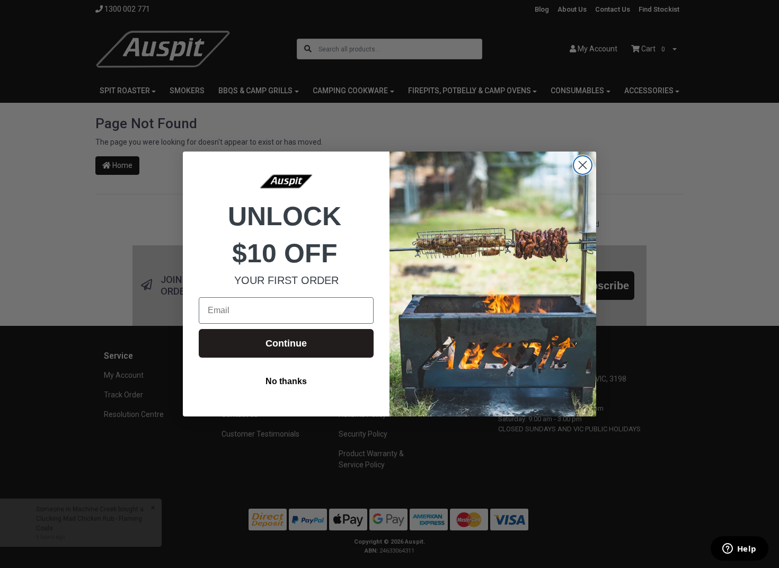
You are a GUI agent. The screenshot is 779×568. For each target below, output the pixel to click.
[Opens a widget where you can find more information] (739, 549)
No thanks (286, 381)
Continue (286, 343)
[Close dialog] (582, 165)
